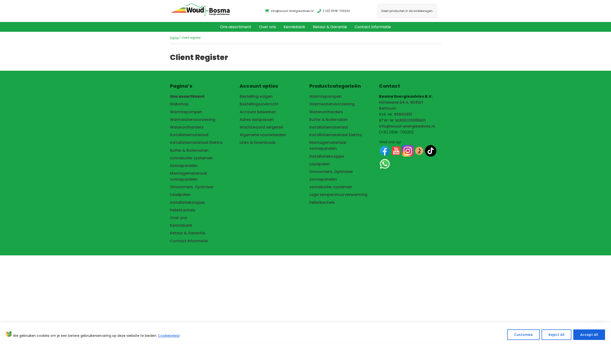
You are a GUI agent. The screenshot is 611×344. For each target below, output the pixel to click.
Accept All (589, 334)
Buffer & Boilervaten (189, 150)
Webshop (179, 104)
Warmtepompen (186, 112)
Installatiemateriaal (189, 135)
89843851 (403, 114)
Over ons (267, 27)
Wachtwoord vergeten (261, 127)
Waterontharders (187, 127)
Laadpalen (180, 194)
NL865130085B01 (410, 120)
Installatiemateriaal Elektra (196, 142)
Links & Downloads (258, 142)
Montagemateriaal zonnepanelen (188, 176)
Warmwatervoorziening (192, 119)
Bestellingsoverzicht (259, 104)
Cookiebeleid (168, 335)
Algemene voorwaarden (263, 135)
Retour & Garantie (330, 27)
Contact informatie (373, 27)
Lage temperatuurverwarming (338, 194)
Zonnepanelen (184, 165)
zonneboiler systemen (191, 158)
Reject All (556, 334)
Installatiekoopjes (187, 202)
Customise (523, 334)
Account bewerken (258, 112)
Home (174, 38)
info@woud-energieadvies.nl (407, 126)
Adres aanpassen (257, 119)
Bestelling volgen (256, 96)
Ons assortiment (235, 27)
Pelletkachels (182, 210)
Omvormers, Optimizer (192, 187)
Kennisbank (294, 27)
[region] (305, 333)
